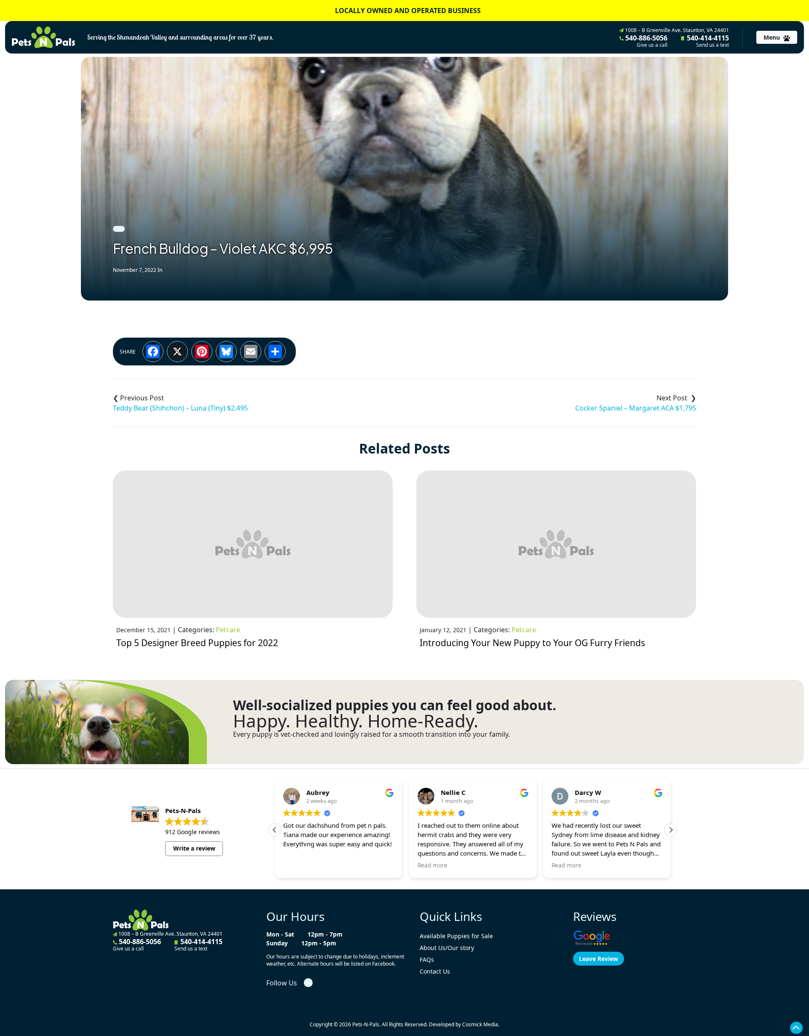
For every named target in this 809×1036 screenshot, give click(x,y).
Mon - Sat (280, 934)
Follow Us (281, 983)
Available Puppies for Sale (456, 936)
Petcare (228, 629)
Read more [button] (432, 865)
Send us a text (712, 45)
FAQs (427, 959)
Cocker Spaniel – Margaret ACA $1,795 (635, 408)
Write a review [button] (194, 848)
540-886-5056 (645, 40)
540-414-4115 (707, 40)
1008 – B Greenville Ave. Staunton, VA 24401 (676, 30)
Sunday (277, 943)
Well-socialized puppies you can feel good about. (394, 705)
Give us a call (652, 45)
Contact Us (435, 971)
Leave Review (598, 959)
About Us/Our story (447, 948)
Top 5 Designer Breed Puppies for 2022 (197, 643)
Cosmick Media (480, 1024)
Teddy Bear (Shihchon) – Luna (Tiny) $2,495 (180, 408)
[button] (670, 830)
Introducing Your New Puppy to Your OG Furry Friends (532, 643)
